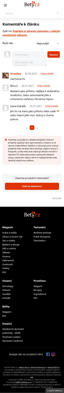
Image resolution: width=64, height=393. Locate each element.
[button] (58, 13)
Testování (40, 227)
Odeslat (54, 55)
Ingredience (40, 294)
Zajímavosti (8, 260)
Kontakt (6, 297)
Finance (6, 256)
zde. (32, 377)
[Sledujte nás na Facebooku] (47, 354)
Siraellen (15, 73)
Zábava (6, 252)
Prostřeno (40, 281)
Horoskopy (7, 286)
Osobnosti (7, 264)
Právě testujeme (42, 236)
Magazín (7, 227)
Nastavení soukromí (12, 340)
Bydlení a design (11, 244)
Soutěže (6, 294)
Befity (6, 306)
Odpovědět (47, 73)
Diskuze (6, 290)
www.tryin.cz (24, 367)
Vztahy (5, 268)
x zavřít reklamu (54, 390)
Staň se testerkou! (32, 186)
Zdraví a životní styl (12, 236)
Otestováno (39, 240)
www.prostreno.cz (38, 367)
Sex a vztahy (8, 240)
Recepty (38, 290)
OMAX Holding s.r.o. (23, 382)
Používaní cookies (11, 336)
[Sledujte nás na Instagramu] (52, 354)
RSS (4, 272)
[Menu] (5, 5)
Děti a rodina (9, 248)
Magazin (6, 311)
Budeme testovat (42, 232)
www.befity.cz (54, 367)
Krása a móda (9, 232)
